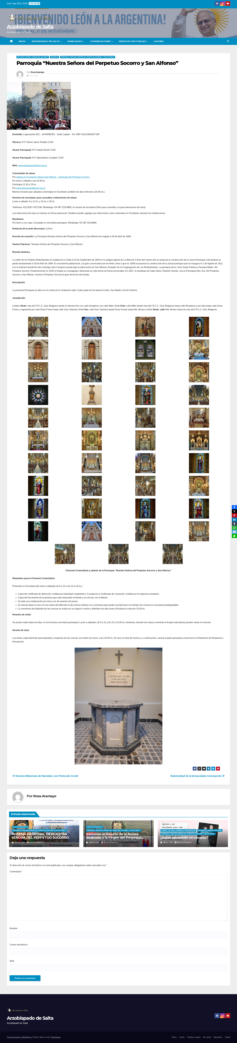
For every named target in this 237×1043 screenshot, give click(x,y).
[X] (234, 511)
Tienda (227, 1037)
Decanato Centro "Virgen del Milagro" (32, 57)
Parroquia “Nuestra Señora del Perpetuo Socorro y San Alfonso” (87, 57)
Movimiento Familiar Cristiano (210, 830)
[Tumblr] (234, 524)
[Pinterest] (234, 515)
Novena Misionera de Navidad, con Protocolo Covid (46, 775)
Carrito (181, 1037)
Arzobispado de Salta (30, 26)
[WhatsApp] (234, 528)
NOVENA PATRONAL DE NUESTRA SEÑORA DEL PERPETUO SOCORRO (40, 835)
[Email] (234, 532)
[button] (228, 41)
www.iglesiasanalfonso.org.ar (32, 165)
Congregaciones (101, 41)
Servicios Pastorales (133, 41)
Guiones (159, 41)
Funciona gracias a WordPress (19, 1037)
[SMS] (234, 536)
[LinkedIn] (234, 519)
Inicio (22, 41)
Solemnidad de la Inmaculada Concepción (196, 775)
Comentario (16, 871)
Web (12, 961)
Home (174, 1037)
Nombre (13, 928)
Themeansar (55, 1037)
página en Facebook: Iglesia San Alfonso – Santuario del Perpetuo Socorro (52, 177)
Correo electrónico (19, 945)
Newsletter (218, 1037)
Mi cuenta (207, 1037)
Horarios (54, 57)
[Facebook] (234, 507)
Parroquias (75, 41)
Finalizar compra (193, 1037)
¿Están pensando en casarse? (184, 837)
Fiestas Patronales (20, 827)
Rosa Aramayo (37, 72)
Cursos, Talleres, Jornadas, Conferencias (178, 830)
